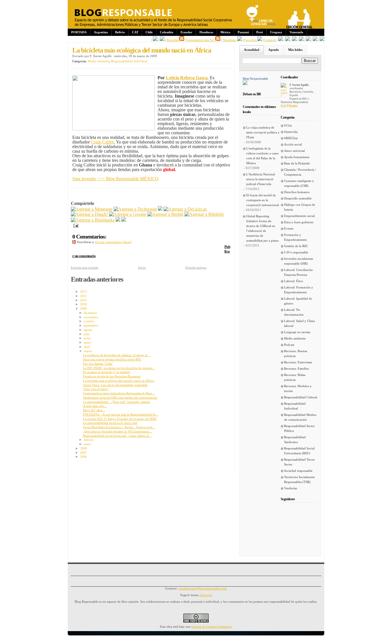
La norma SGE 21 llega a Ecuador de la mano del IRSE (120, 418)
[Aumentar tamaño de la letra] (280, 40)
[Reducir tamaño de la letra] (287, 40)
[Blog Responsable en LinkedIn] (162, 40)
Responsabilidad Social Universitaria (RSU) (299, 451)
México (225, 32)
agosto (88, 329)
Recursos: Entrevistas (298, 362)
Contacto (270, 40)
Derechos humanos (296, 192)
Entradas (173, 40)
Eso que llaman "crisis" (98, 363)
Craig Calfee (102, 141)
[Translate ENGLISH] (301, 40)
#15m (288, 125)
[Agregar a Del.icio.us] (185, 209)
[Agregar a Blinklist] (204, 214)
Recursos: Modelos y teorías (298, 388)
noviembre (91, 317)
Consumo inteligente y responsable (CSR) (299, 183)
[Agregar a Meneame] (91, 209)
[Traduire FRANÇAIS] (294, 40)
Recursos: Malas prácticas (294, 377)
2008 (83, 448)
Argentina (101, 32)
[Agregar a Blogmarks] (93, 220)
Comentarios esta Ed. (201, 40)
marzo (88, 351)
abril (87, 346)
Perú (259, 32)
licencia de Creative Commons (211, 626)
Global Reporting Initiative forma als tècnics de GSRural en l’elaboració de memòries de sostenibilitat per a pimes (262, 228)
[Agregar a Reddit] (165, 214)
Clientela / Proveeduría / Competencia (300, 172)
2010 (83, 304)
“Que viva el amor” (96, 389)
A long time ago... (95, 406)
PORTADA (79, 32)
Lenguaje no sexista (297, 332)
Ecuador (186, 32)
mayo (87, 342)
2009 (83, 308)
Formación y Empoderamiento (295, 237)
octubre (89, 321)
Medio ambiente (98, 61)
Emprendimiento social (299, 216)
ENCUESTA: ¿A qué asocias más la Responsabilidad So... (121, 414)
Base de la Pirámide (297, 163)
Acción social (293, 144)
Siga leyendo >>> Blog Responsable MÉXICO (115, 178)
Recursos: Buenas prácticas (295, 353)
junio (87, 338)
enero (87, 444)
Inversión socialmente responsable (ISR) (298, 261)
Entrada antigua (195, 267)
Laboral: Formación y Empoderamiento (298, 290)
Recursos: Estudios (296, 368)
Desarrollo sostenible (298, 198)
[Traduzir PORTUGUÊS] (308, 40)
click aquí (205, 595)
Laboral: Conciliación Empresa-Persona (298, 272)
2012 (83, 296)
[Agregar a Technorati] (135, 209)
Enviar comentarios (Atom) (113, 242)
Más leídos (295, 49)
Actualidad (251, 49)
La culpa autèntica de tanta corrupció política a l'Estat (262, 132)
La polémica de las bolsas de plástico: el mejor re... (116, 355)
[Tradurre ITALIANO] (322, 40)
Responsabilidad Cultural (300, 397)
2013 (83, 291)
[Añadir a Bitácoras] (160, 209)
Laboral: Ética (293, 281)
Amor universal (294, 150)
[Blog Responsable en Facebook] (155, 40)
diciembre (90, 313)
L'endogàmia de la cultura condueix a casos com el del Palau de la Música (262, 156)
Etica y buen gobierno (299, 222)
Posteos (293, 105)
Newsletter (230, 40)
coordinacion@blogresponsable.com (202, 588)
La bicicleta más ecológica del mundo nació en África (141, 50)
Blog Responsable (255, 78)
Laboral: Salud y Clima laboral (299, 323)
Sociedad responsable (298, 470)
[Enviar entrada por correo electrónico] (74, 225)
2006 (83, 456)
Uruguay (276, 32)
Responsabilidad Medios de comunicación (300, 417)
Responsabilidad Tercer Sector (299, 462)
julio (87, 334)
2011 (83, 300)
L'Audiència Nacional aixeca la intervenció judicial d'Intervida (260, 179)
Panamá (243, 32)
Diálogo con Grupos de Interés (299, 207)
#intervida (291, 131)
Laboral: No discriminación (294, 312)
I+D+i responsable (296, 252)
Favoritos (250, 40)
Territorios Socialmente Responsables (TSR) (299, 479)
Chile (149, 32)
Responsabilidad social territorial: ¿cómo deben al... (117, 435)
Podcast (289, 344)
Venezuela (296, 32)
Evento (289, 228)
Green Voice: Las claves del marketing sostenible (115, 385)
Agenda (273, 49)
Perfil (284, 105)
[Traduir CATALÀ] (315, 40)
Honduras (206, 32)
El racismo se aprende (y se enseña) (106, 372)
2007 (83, 452)
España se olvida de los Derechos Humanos (111, 376)
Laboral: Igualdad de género (298, 301)
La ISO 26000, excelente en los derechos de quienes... (119, 368)
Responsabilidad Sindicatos (295, 439)
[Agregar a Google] (127, 214)
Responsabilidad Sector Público (299, 428)
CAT (135, 32)
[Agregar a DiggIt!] (89, 214)
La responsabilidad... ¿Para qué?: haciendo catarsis (116, 402)
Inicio (142, 267)
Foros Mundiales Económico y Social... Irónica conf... (119, 427)
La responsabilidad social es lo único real (110, 422)
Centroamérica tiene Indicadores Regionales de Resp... (119, 393)
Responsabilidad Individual (129, 61)
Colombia (166, 32)
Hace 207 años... (94, 410)
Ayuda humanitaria (296, 157)
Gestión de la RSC (296, 246)
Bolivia (120, 32)
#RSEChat (291, 138)
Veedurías (290, 488)
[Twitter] (123, 220)
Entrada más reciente (84, 267)
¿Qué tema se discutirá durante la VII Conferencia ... (117, 431)
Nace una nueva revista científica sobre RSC (112, 359)
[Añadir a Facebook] (118, 220)
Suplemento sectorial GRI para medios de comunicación (120, 397)
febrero (89, 439)
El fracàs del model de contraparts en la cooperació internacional (262, 200)
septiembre (91, 325)
